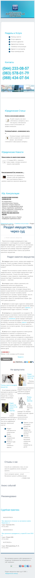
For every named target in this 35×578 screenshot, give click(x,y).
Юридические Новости (12, 152)
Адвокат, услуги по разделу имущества (28, 424)
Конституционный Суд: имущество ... (13, 172)
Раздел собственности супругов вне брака (11, 431)
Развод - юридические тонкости (11, 438)
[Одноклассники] (29, 362)
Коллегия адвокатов (17, 41)
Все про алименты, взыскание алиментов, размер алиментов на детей (28, 441)
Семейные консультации (18, 46)
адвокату (27, 307)
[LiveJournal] (33, 362)
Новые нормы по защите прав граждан (13, 157)
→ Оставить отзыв (25, 478)
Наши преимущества (17, 51)
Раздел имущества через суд (30, 376)
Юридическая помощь (15, 11)
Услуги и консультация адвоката (14, 116)
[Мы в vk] (20, 566)
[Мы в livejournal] (30, 566)
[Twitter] (27, 362)
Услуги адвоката (16, 39)
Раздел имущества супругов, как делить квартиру (13, 406)
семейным (12, 318)
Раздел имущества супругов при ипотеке (28, 430)
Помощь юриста (16, 37)
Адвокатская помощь (17, 44)
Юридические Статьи (15, 111)
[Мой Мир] (31, 362)
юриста (24, 322)
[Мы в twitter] (25, 566)
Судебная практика (10, 510)
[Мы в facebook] (28, 566)
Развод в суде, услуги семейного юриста (11, 444)
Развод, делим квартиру (29, 399)
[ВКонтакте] (25, 362)
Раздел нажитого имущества (14, 237)
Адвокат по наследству (18, 49)
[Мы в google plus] (23, 566)
